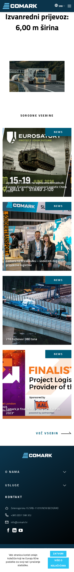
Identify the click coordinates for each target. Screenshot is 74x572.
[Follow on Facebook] (8, 530)
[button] (69, 6)
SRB (61, 6)
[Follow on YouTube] (21, 530)
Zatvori (58, 553)
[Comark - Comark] (20, 6)
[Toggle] (64, 472)
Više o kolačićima (58, 563)
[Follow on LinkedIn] (14, 530)
